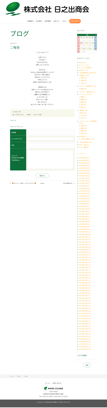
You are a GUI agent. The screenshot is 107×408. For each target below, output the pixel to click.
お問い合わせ (75, 21)
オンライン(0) (84, 65)
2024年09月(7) (84, 216)
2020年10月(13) (85, 336)
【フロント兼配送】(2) (87, 92)
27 (92, 48)
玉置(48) (84, 80)
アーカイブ (81, 153)
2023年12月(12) (85, 239)
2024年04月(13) (85, 229)
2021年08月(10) (85, 311)
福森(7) (83, 97)
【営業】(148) (84, 75)
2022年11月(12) (85, 273)
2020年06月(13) (85, 346)
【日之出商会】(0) (85, 142)
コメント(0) (37, 115)
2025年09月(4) (84, 186)
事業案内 (30, 21)
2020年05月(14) (85, 349)
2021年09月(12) (85, 308)
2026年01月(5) (84, 176)
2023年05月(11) (85, 257)
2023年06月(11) (85, 255)
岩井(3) (83, 105)
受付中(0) (82, 62)
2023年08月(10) (85, 250)
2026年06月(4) (84, 163)
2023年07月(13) (85, 252)
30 (81, 51)
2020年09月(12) (85, 339)
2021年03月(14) (85, 324)
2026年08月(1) (84, 158)
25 (87, 48)
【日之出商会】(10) (87, 139)
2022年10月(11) (85, 275)
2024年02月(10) (85, 234)
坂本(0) (83, 107)
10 (84, 43)
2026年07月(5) (84, 160)
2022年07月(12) (85, 283)
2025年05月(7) (84, 196)
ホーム (12, 376)
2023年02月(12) (85, 265)
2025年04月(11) (85, 199)
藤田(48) (84, 128)
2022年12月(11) (85, 270)
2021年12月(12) (85, 301)
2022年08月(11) (85, 280)
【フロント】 (17, 112)
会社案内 (39, 21)
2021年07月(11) (85, 313)
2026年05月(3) (84, 165)
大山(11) (84, 83)
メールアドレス (16, 139)
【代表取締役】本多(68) (87, 73)
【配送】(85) (83, 110)
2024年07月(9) (84, 222)
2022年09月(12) (85, 278)
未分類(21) (83, 136)
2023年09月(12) (85, 247)
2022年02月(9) (84, 296)
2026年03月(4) (84, 171)
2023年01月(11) (85, 267)
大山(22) (84, 115)
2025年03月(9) (84, 201)
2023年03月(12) (85, 262)
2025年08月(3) (84, 188)
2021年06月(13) (85, 316)
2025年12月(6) (84, 178)
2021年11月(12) (85, 303)
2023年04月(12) (85, 260)
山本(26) (84, 133)
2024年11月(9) (84, 211)
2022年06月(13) (85, 285)
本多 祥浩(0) (84, 145)
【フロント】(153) (85, 94)
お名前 (14, 132)
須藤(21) (84, 99)
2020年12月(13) (85, 331)
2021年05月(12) (85, 319)
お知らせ (56, 21)
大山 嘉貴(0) (84, 147)
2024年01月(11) (85, 237)
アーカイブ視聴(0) (85, 68)
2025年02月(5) (84, 204)
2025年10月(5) (84, 183)
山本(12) (84, 118)
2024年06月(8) (84, 224)
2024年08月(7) (84, 219)
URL (12, 145)
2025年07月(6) (84, 191)
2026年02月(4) (84, 173)
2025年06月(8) (84, 194)
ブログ (64, 21)
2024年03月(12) (85, 232)
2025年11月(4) (84, 181)
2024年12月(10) (85, 209)
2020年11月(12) (85, 334)
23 (81, 48)
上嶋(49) (84, 126)
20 (92, 46)
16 (81, 46)
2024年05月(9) (84, 227)
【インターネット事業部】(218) (88, 122)
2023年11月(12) (85, 242)
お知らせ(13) (83, 70)
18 (87, 46)
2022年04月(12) (85, 290)
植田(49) (84, 89)
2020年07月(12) (85, 344)
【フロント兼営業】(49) (87, 86)
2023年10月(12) (85, 244)
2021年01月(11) (85, 329)
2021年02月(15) (85, 326)
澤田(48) (84, 78)
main (42, 183)
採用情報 (48, 21)
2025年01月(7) (84, 206)
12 (90, 43)
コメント (17, 158)
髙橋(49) (84, 102)
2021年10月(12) (85, 306)
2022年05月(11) (85, 288)
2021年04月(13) (85, 321)
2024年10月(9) (84, 214)
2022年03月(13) (85, 293)
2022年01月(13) (85, 298)
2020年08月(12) (85, 341)
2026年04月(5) (84, 168)
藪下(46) (84, 113)
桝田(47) (84, 131)
